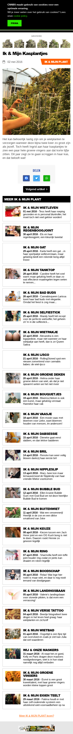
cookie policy (20, 15)
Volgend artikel (35, 189)
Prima (14, 23)
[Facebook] (26, 178)
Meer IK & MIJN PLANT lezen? (36, 715)
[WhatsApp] (46, 178)
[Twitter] (36, 178)
